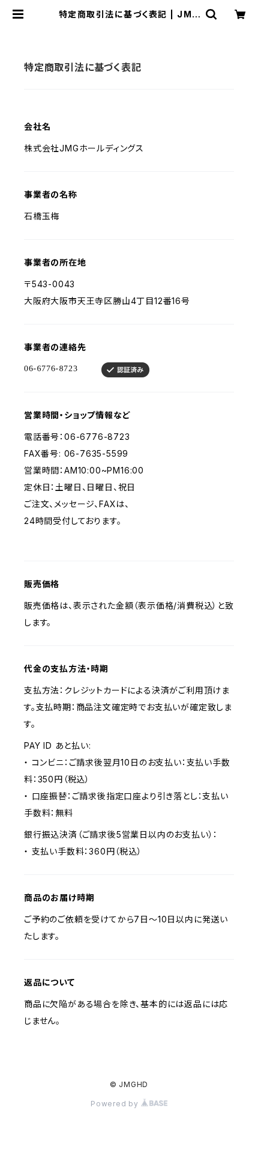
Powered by (116, 1103)
